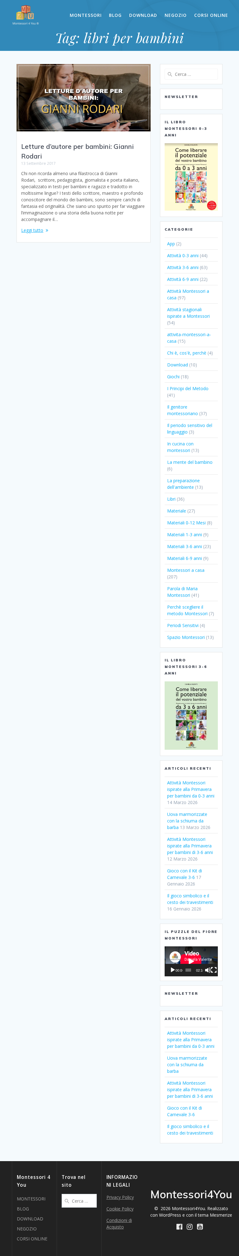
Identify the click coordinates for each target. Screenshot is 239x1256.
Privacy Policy (120, 1197)
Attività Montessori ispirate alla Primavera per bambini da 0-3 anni (190, 789)
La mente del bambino (190, 462)
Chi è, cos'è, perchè (186, 353)
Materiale (176, 511)
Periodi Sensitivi (183, 625)
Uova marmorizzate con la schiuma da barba (187, 820)
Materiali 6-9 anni (184, 558)
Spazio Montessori (186, 637)
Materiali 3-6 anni (184, 546)
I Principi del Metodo (188, 388)
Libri (171, 499)
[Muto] (208, 970)
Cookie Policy (120, 1209)
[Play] (173, 970)
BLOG (115, 15)
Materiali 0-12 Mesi (186, 523)
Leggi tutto (32, 230)
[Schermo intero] (214, 970)
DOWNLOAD (143, 15)
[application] (191, 961)
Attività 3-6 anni (183, 267)
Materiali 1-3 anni (184, 534)
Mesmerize (221, 1215)
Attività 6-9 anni (183, 279)
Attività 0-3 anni (183, 255)
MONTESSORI (86, 15)
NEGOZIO (176, 15)
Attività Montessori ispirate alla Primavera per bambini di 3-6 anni (190, 845)
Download (177, 365)
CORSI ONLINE (211, 15)
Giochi (173, 377)
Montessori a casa (185, 570)
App (171, 244)
